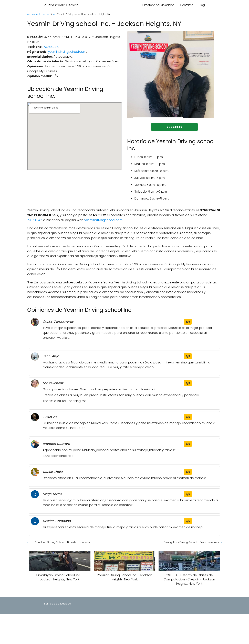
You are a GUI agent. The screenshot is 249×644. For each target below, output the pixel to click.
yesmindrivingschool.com (67, 51)
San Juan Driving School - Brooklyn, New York (62, 542)
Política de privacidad (57, 603)
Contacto (186, 5)
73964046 (50, 47)
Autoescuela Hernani (61, 5)
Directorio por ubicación (158, 5)
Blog (202, 5)
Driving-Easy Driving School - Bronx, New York (191, 542)
